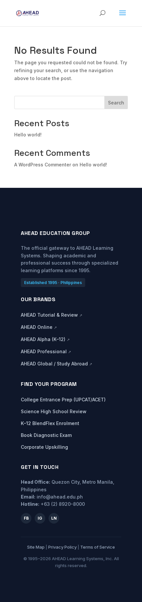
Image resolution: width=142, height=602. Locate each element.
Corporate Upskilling (44, 447)
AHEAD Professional (46, 351)
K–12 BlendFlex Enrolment (50, 423)
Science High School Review (54, 411)
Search (116, 102)
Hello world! (28, 134)
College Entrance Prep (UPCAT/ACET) (63, 399)
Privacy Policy (62, 547)
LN (54, 518)
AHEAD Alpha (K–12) (45, 339)
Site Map (36, 547)
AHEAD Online (39, 327)
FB (26, 518)
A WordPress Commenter (42, 164)
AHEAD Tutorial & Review (51, 315)
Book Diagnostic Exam (46, 435)
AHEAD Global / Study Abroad (56, 363)
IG (40, 518)
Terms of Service (97, 547)
